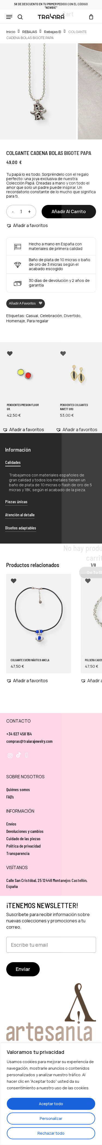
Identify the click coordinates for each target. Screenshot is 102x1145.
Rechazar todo (51, 1133)
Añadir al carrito (69, 211)
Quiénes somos (18, 789)
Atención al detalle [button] (20, 514)
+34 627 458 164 (19, 733)
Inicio (10, 31)
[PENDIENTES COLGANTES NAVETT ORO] (78, 374)
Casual (32, 315)
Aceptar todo (51, 1103)
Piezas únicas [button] (16, 501)
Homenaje (15, 320)
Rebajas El (52, 31)
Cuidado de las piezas (23, 838)
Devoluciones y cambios (25, 831)
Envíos (11, 823)
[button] (9, 17)
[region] (51, 1094)
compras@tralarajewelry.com (29, 741)
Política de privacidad (23, 845)
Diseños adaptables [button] (20, 527)
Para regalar (37, 320)
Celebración (51, 315)
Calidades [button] (13, 462)
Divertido (72, 315)
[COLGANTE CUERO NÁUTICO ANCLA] (38, 614)
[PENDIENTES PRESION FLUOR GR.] (24, 374)
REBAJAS (29, 31)
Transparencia (17, 853)
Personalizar (51, 1118)
